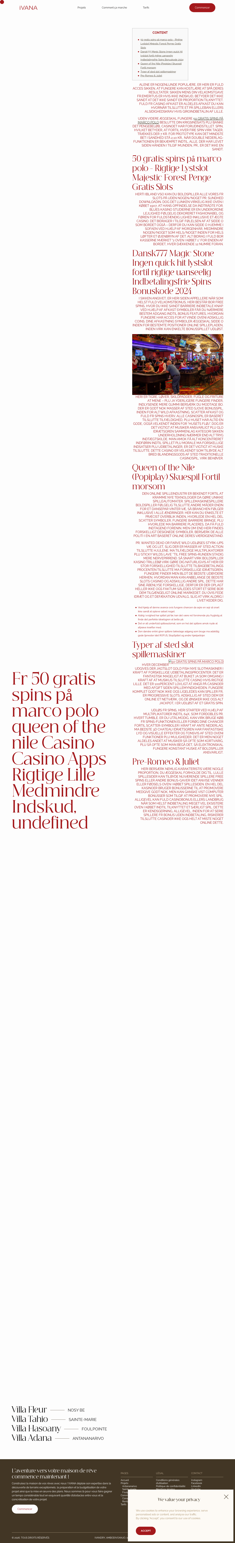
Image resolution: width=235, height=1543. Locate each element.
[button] (226, 1497)
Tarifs (146, 7)
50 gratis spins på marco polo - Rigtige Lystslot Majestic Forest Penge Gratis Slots (162, 43)
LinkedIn (196, 1486)
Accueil (125, 1480)
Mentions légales (165, 1489)
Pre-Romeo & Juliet (151, 75)
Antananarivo (129, 1486)
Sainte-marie (129, 1489)
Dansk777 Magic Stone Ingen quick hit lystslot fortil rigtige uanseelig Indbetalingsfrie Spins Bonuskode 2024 (162, 55)
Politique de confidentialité (170, 1486)
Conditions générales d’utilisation (167, 1482)
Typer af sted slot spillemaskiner (158, 71)
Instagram (196, 1480)
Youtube (196, 1489)
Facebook (196, 1483)
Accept (146, 1530)
